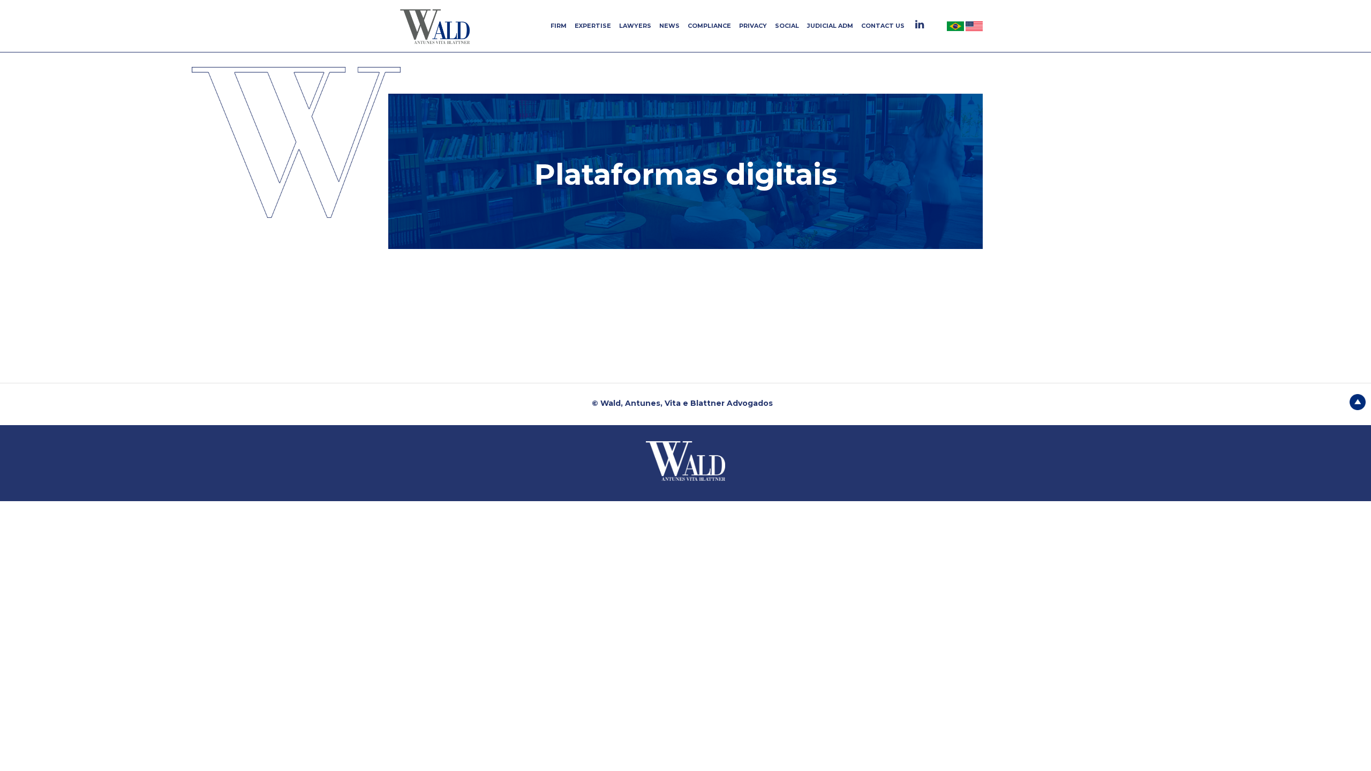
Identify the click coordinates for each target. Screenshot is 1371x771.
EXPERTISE (593, 25)
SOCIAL (787, 25)
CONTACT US (883, 25)
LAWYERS (635, 25)
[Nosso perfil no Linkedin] (920, 24)
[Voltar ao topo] (1358, 401)
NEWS (669, 25)
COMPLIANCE (709, 25)
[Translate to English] (974, 25)
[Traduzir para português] (956, 25)
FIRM (559, 25)
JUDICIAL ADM (830, 25)
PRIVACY (753, 25)
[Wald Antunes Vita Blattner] (436, 26)
